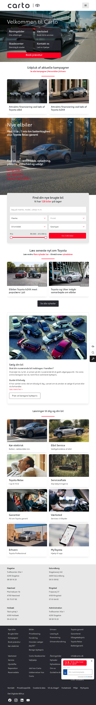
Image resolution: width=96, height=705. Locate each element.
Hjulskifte (12, 664)
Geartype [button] (54, 226)
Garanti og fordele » (19, 178)
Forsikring (33, 638)
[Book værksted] (93, 359)
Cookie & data (39, 688)
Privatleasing (34, 634)
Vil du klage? (53, 688)
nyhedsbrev (67, 254)
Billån (31, 629)
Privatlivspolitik (23, 688)
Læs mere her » (15, 389)
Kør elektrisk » (15, 174)
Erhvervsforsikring (58, 641)
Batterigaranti (77, 645)
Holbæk (10, 608)
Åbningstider (55, 656)
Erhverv (62, 71)
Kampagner (13, 638)
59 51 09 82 (54, 579)
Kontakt (11, 688)
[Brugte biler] (93, 352)
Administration (55, 608)
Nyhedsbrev (55, 664)
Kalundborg (54, 568)
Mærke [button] (14, 218)
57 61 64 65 (54, 599)
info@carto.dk (77, 656)
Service (11, 660)
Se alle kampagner (38, 71)
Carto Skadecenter (37, 656)
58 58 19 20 (12, 579)
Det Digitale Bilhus (16, 693)
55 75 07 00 (12, 599)
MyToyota (84, 688)
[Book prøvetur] (93, 346)
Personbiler (53, 71)
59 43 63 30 (12, 619)
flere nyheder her (41, 254)
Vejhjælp (33, 660)
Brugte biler (13, 634)
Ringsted (53, 588)
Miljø (75, 688)
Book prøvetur (14, 642)
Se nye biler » (15, 169)
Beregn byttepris (36, 650)
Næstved (11, 588)
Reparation (13, 668)
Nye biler (12, 629)
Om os (53, 668)
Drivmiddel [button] (16, 226)
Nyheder (53, 660)
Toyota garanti (77, 629)
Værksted (12, 656)
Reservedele (13, 672)
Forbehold (66, 688)
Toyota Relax (76, 641)
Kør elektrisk (13, 646)
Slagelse (11, 568)
